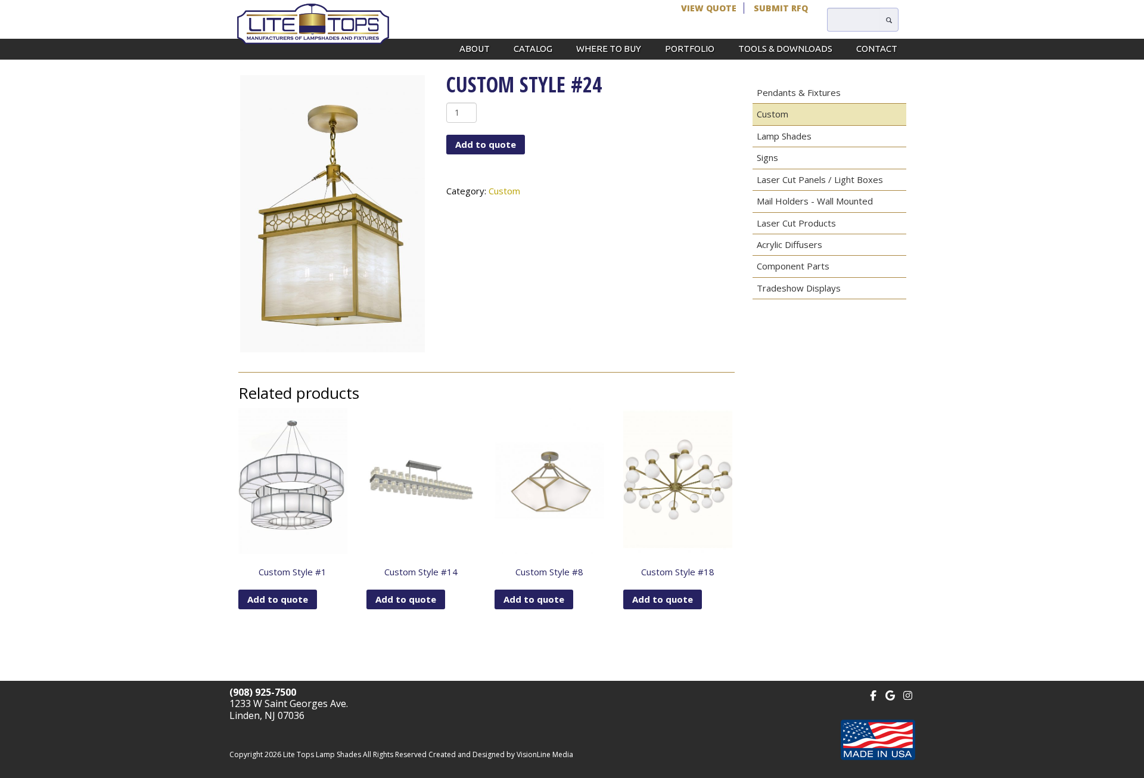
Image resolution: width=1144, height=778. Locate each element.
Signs (767, 157)
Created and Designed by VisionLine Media (500, 754)
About (474, 49)
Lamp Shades (784, 136)
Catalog (533, 49)
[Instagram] (907, 694)
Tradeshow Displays (799, 288)
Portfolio (689, 49)
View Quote (708, 8)
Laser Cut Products (796, 223)
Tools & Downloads (785, 49)
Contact (876, 49)
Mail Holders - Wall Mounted (815, 201)
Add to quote (485, 144)
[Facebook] (873, 694)
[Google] (890, 694)
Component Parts (793, 266)
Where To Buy (608, 49)
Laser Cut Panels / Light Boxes (820, 179)
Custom (504, 191)
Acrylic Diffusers (789, 244)
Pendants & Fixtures (799, 92)
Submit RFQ (781, 8)
